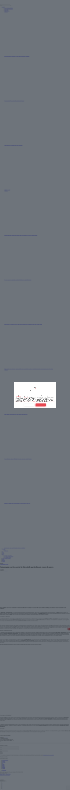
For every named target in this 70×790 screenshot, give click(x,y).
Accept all (41, 404)
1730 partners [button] (18, 396)
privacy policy (33, 401)
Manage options (29, 404)
